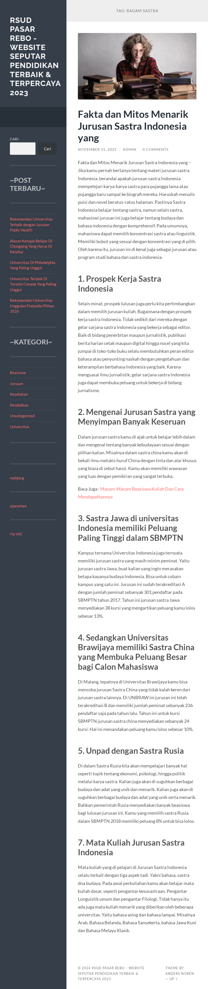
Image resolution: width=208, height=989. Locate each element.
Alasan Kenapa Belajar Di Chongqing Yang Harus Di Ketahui (31, 246)
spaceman (18, 506)
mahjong (17, 478)
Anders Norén (179, 973)
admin (129, 149)
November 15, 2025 (97, 149)
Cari (14, 139)
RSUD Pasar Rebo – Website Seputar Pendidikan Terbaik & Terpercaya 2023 (111, 973)
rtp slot (16, 533)
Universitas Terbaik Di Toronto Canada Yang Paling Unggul (33, 284)
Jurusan (16, 383)
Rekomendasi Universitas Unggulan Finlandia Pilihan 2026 (32, 305)
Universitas (19, 426)
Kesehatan (19, 394)
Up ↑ (173, 979)
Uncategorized (22, 415)
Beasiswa (18, 372)
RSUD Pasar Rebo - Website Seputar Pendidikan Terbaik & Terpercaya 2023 (35, 56)
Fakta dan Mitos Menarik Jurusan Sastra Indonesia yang (133, 126)
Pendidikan (19, 405)
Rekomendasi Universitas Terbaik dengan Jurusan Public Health (31, 224)
